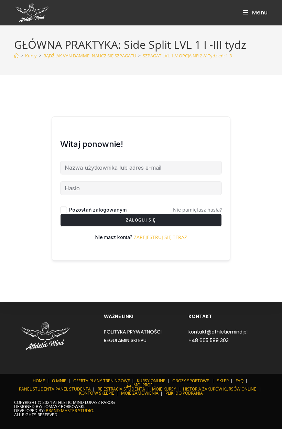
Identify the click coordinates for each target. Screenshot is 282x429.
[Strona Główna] (16, 56)
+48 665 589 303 (208, 340)
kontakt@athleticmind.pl (218, 331)
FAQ (239, 381)
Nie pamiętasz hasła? (197, 209)
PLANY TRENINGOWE (109, 381)
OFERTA (80, 381)
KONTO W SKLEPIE (96, 393)
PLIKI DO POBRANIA (184, 393)
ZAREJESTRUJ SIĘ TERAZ (160, 237)
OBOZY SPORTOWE (190, 381)
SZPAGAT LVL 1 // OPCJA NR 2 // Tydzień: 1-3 (187, 56)
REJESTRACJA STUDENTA (121, 389)
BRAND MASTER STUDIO (69, 411)
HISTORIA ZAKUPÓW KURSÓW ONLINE (219, 389)
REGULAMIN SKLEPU (125, 340)
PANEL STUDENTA (36, 389)
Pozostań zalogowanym (98, 210)
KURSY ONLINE (151, 381)
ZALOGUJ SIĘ (141, 220)
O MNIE (59, 381)
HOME (39, 381)
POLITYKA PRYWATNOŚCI (133, 331)
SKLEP (223, 381)
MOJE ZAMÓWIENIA (140, 393)
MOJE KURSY (164, 389)
